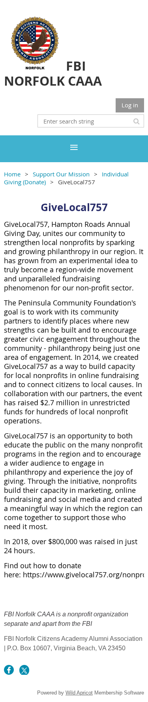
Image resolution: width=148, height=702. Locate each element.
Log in (130, 105)
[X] (24, 670)
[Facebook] (9, 670)
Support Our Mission (61, 174)
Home (12, 174)
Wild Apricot (79, 693)
